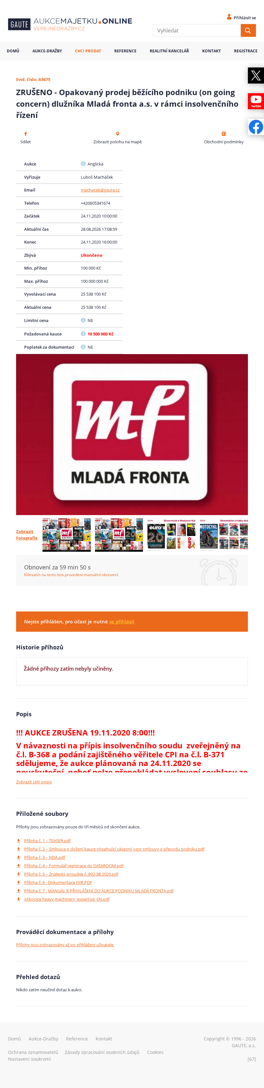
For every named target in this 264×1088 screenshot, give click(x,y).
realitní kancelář (169, 51)
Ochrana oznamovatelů (33, 1052)
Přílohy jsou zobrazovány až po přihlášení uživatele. (65, 945)
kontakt (211, 51)
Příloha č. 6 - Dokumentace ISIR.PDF (58, 882)
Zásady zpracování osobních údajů (102, 1052)
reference (125, 51)
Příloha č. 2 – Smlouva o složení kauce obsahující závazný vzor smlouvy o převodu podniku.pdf (114, 849)
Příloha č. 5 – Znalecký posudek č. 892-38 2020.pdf (71, 874)
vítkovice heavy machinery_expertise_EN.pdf (66, 899)
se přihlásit (122, 621)
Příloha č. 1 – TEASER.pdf (47, 840)
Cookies (155, 1052)
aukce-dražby (47, 51)
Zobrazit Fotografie (27, 535)
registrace (246, 51)
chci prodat (88, 51)
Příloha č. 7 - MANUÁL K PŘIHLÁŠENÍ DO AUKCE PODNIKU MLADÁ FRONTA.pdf (99, 891)
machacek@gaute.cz (100, 190)
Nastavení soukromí (29, 1059)
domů (13, 51)
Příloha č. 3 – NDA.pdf (44, 857)
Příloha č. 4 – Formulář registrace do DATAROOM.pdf (73, 866)
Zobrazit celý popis (34, 782)
